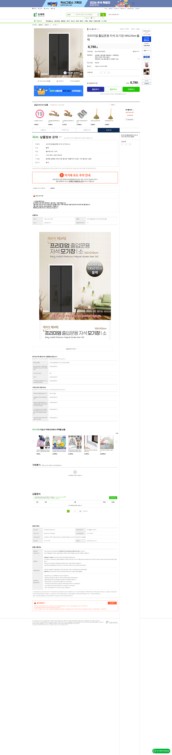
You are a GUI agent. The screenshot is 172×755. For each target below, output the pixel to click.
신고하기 (112, 603)
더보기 (113, 104)
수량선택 (123, 141)
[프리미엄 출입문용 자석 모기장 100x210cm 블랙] (58, 53)
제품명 (37, 144)
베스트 (73, 21)
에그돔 (53, 8)
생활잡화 (46, 24)
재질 (36, 151)
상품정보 (43, 130)
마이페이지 (116, 8)
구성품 (37, 159)
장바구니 (124, 8)
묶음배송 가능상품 (57, 105)
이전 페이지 (147, 77)
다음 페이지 (148, 77)
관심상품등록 (76, 81)
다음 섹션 (150, 50)
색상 (36, 148)
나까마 (40, 8)
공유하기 (61, 81)
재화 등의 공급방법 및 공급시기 (40, 393)
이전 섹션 (143, 50)
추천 (104, 21)
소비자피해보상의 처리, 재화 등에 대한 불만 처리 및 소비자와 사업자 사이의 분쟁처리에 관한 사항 (40, 412)
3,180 (137, 29)
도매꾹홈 (34, 24)
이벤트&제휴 (97, 21)
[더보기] (147, 50)
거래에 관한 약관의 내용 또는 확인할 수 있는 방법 (40, 418)
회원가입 (111, 8)
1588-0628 (147, 45)
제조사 (34, 222)
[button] (116, 442)
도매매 (34, 8)
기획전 (86, 21)
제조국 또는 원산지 (37, 373)
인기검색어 (86, 17)
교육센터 (47, 8)
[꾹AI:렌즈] (98, 14)
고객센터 (137, 8)
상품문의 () (87, 130)
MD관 (77, 21)
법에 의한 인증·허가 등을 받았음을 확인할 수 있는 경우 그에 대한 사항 (40, 368)
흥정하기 (135, 51)
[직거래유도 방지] (75, 177)
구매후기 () (65, 130)
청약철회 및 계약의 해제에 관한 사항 (40, 398)
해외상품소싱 (49, 21)
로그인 (106, 8)
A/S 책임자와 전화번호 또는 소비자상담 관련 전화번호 (40, 381)
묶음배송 (63, 21)
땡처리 (81, 21)
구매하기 (131, 89)
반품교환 (108, 130)
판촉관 (90, 21)
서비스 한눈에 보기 (113, 14)
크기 (36, 155)
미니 (94, 17)
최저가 (68, 21)
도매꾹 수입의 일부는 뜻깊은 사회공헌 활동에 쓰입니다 (113, 94)
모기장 (54, 24)
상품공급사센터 (130, 8)
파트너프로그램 (43, 81)
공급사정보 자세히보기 (133, 110)
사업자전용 (57, 21)
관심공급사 (130, 119)
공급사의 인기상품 (41, 105)
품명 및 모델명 (36, 362)
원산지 (37, 162)
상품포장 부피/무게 (80, 222)
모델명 (77, 219)
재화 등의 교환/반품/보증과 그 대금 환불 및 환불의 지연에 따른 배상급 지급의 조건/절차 (40, 404)
